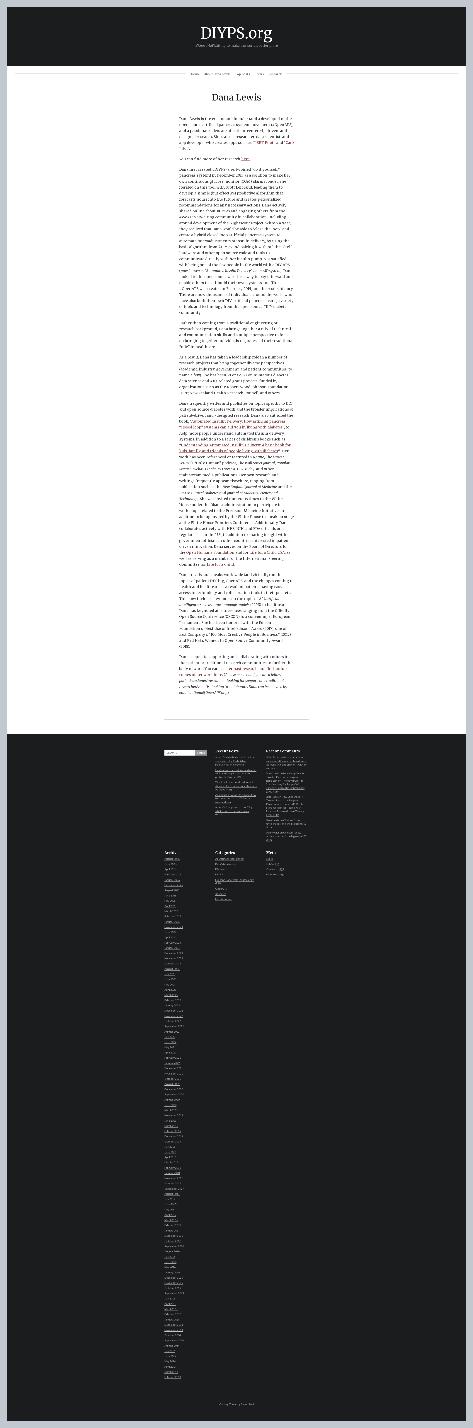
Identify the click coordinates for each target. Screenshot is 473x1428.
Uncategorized (223, 899)
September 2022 (174, 1026)
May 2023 (170, 984)
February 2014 (172, 1377)
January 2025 (172, 921)
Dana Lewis (272, 773)
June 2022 (170, 1041)
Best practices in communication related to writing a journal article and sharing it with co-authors (287, 763)
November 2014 (173, 1329)
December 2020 (173, 1089)
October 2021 (172, 1078)
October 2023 (172, 963)
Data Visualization (225, 864)
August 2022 (172, 1031)
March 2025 (171, 911)
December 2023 (173, 953)
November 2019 (173, 1115)
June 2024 (170, 932)
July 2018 (169, 1146)
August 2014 (172, 1345)
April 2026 (170, 869)
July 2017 (169, 1199)
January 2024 (172, 947)
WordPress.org (275, 874)
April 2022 (170, 1052)
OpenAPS (221, 888)
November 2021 (173, 1073)
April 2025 (170, 906)
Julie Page (272, 796)
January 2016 (172, 1272)
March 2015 (171, 1309)
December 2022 (173, 1010)
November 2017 (173, 1178)
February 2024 (172, 942)
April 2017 (170, 1214)
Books (259, 74)
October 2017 (172, 1183)
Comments (275, 869)
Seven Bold (247, 1404)
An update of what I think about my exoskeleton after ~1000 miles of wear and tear (235, 798)
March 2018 (171, 1162)
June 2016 (170, 1261)
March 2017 (171, 1220)
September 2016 (174, 1246)
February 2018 (172, 1167)
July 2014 (169, 1350)
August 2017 (172, 1193)
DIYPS (219, 874)
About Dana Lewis (217, 74)
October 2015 (172, 1288)
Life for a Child (220, 564)
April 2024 (170, 937)
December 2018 (173, 1136)
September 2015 (174, 1293)
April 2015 (170, 1303)
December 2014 (173, 1324)
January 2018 (172, 1172)
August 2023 (172, 968)
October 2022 (172, 1021)
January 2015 (172, 1319)
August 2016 (172, 1251)
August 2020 (172, 1099)
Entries (273, 864)
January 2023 (172, 1005)
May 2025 (170, 900)
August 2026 (172, 858)
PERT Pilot (263, 142)
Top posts (242, 74)
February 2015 (172, 1314)
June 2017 (170, 1204)
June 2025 (170, 895)
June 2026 (170, 864)
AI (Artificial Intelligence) (229, 858)
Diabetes (220, 869)
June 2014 (170, 1356)
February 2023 (172, 1000)
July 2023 (169, 974)
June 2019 (170, 1120)
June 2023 (170, 979)
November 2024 (173, 926)
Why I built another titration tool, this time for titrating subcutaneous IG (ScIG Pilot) (236, 786)
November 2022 (173, 1015)
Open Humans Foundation (210, 552)
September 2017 (174, 1188)
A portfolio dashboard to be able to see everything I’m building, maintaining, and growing (235, 761)
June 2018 (170, 1152)
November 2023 (173, 958)
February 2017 (172, 1225)
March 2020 (171, 1110)
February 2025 (172, 916)
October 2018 (172, 1141)
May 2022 (170, 1047)
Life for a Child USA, (267, 552)
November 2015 (173, 1282)
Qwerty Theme (228, 1404)
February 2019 (172, 1131)
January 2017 (172, 1230)
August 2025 (172, 890)
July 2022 (169, 1036)
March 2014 (171, 1371)
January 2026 (172, 879)
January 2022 (172, 1063)
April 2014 (170, 1366)
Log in (269, 858)
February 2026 (172, 874)
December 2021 (173, 1068)
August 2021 (172, 1083)
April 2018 (170, 1157)
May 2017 (170, 1209)
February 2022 (172, 1057)
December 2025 (173, 884)
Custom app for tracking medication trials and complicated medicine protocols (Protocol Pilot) (235, 773)
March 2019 (171, 1125)
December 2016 (173, 1235)
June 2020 (170, 1104)
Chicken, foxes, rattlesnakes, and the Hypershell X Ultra (286, 824)
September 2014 (174, 1340)
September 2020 (174, 1094)
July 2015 (169, 1298)
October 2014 (172, 1335)
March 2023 (171, 994)
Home (195, 74)
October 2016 (172, 1241)
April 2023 (170, 989)
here (245, 159)
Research (275, 74)
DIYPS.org (236, 33)
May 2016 (170, 1267)
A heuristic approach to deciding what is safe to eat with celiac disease (234, 811)
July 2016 (169, 1256)
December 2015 (173, 1277)
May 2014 (170, 1361)
